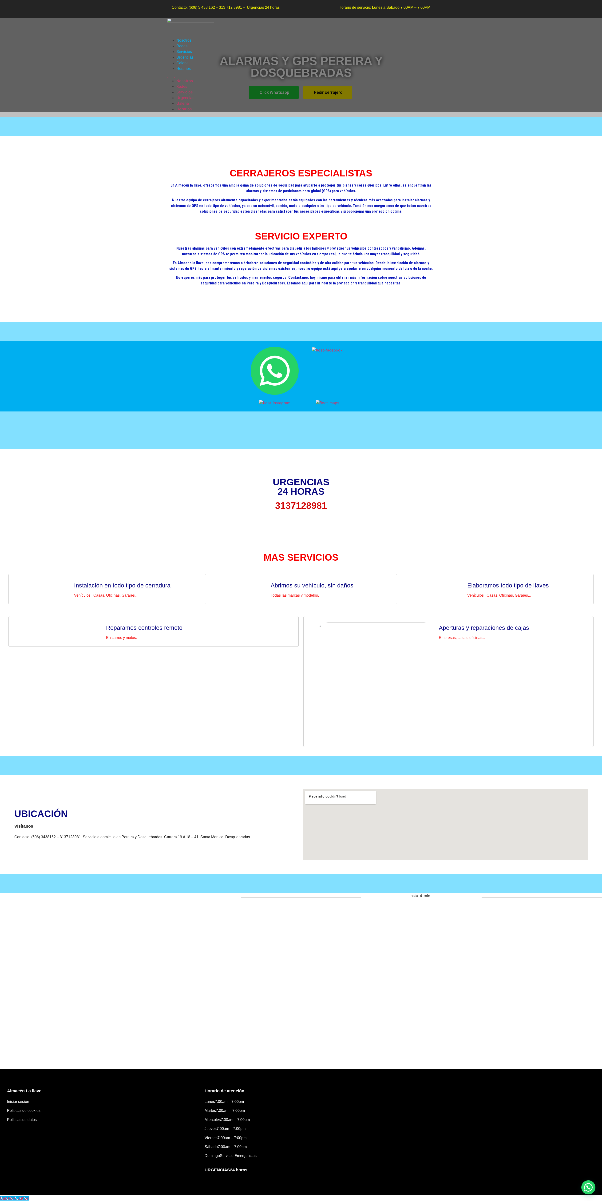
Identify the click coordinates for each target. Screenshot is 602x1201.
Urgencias (185, 57)
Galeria (182, 63)
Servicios (184, 52)
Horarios (183, 69)
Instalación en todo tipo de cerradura (122, 585)
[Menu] (171, 76)
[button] (588, 1187)
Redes (181, 46)
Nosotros (183, 40)
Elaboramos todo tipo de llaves (508, 585)
